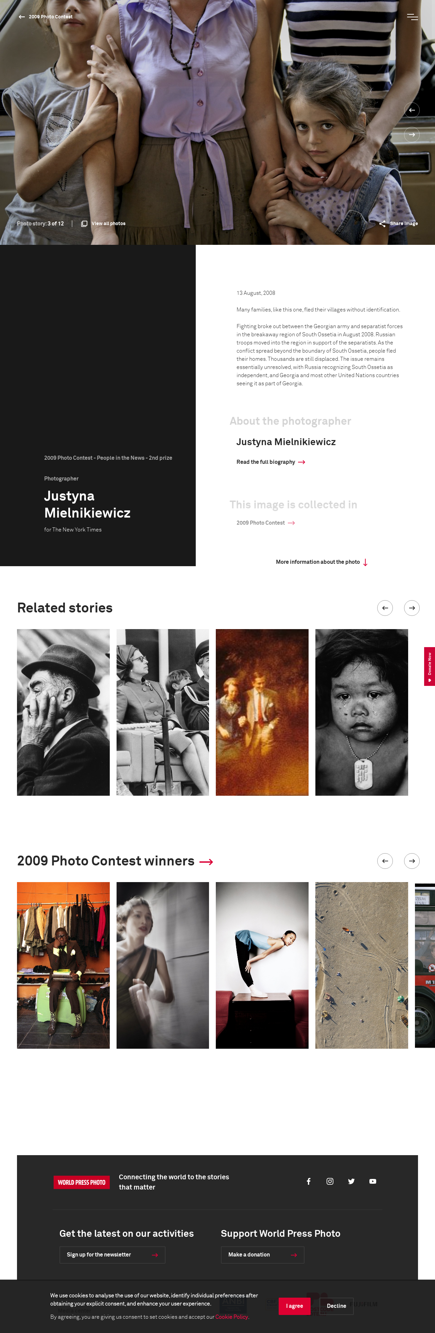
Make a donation (249, 1255)
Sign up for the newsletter (99, 1255)
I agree (294, 1306)
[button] (385, 608)
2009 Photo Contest (51, 17)
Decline (336, 1306)
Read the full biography (266, 462)
